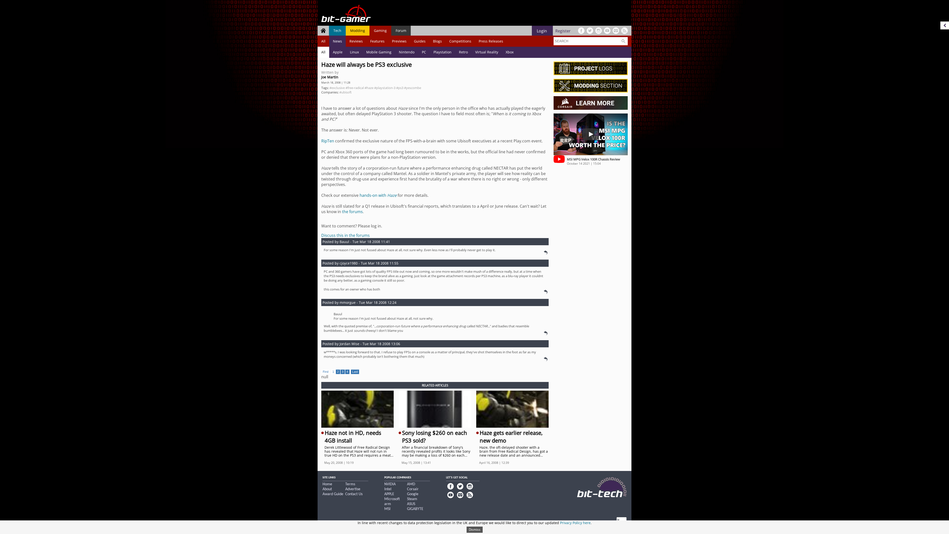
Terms (350, 484)
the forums (352, 211)
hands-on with (378, 195)
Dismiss (474, 530)
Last (355, 372)
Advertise (352, 489)
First (325, 372)
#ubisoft (345, 92)
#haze (369, 88)
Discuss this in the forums (345, 235)
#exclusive (337, 88)
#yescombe (412, 88)
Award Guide (333, 494)
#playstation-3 (384, 88)
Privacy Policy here (575, 522)
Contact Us (354, 494)
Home (327, 484)
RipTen (327, 141)
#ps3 (399, 88)
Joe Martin (329, 77)
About (327, 489)
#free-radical (354, 88)
